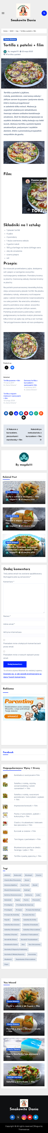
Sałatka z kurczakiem (31, 929)
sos (23, 944)
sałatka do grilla (30, 920)
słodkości (8, 959)
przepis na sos (28, 915)
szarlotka (32, 954)
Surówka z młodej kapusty (14, 954)
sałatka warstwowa (11, 925)
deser (27, 880)
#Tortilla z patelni (13, 54)
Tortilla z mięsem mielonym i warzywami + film (12, 396)
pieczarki (36, 900)
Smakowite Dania (23, 20)
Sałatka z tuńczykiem (29, 934)
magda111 (15, 52)
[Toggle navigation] (3, 13)
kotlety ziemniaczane (12, 895)
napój (17, 900)
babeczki (17, 875)
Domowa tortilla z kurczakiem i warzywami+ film (30, 383)
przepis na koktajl (33, 910)
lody (38, 895)
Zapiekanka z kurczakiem (25, 959)
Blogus (37, 1126)
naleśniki (7, 900)
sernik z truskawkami (29, 939)
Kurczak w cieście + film (25, 831)
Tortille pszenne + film (11, 381)
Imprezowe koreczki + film (26, 806)
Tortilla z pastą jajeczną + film (27, 856)
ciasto (38, 875)
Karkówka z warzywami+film (27, 775)
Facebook (8, 752)
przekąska (8, 905)
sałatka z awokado (31, 925)
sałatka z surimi (10, 934)
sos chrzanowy (34, 944)
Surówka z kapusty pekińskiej (15, 949)
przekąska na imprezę (24, 905)
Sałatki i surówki (14, 1077)
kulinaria (28, 895)
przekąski (8, 910)
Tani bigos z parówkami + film (27, 839)
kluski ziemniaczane (12, 890)
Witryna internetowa (12, 632)
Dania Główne (10, 39)
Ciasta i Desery (13, 1049)
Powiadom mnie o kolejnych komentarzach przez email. (22, 645)
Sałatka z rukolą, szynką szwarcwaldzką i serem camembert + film (25, 786)
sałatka (16, 920)
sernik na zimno (10, 939)
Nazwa (7, 616)
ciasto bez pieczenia (12, 880)
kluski (35, 885)
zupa (6, 964)
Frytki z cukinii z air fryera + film (22, 497)
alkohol (7, 875)
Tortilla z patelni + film (23, 45)
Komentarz (8, 582)
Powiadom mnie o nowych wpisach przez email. (21, 656)
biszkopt (28, 875)
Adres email (9, 624)
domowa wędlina (10, 885)
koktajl (27, 890)
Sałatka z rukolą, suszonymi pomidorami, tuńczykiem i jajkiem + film (29, 797)
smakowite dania (11, 944)
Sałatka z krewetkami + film (20, 1082)
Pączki (6, 920)
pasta (26, 900)
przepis (19, 910)
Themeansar (23, 1129)
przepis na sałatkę (11, 915)
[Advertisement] (24, 733)
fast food (25, 885)
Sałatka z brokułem (11, 929)
